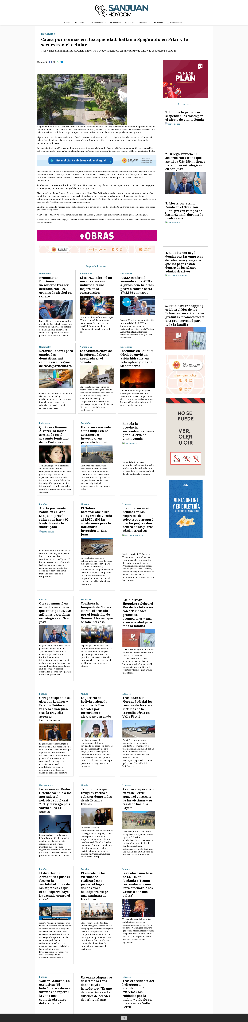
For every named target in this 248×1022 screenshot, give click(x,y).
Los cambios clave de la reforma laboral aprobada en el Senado (96, 356)
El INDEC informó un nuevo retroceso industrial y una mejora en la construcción (96, 285)
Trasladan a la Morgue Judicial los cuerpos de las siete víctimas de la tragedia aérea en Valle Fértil (137, 707)
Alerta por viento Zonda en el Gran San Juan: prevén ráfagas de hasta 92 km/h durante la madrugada (53, 517)
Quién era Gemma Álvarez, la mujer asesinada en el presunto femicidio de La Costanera (54, 434)
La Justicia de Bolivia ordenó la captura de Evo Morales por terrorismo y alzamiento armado (96, 707)
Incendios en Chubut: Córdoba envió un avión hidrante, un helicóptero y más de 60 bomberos (136, 358)
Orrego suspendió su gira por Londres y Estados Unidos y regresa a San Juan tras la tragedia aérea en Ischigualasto (55, 709)
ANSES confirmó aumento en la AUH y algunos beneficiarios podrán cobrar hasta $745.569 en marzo (137, 285)
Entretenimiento (177, 22)
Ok (124, 1018)
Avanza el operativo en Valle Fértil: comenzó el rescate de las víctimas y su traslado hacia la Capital (138, 798)
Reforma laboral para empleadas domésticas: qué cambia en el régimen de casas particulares (56, 358)
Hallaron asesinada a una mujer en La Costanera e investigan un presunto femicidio (96, 434)
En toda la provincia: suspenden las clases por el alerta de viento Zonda (138, 431)
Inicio (68, 22)
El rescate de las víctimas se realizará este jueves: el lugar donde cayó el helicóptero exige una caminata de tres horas (94, 886)
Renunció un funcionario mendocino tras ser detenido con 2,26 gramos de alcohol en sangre (55, 287)
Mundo (160, 22)
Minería (85, 504)
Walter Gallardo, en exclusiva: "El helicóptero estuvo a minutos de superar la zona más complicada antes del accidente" (54, 992)
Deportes (143, 22)
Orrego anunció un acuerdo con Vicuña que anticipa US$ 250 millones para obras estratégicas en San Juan (55, 612)
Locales (81, 22)
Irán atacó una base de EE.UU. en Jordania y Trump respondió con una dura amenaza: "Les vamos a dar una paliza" (137, 884)
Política (131, 22)
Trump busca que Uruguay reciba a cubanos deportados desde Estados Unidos (96, 796)
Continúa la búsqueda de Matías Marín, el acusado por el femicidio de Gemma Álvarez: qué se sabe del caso (97, 612)
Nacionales (98, 22)
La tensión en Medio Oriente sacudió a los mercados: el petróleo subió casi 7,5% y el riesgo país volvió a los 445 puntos (55, 800)
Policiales (117, 22)
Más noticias (46, 785)
